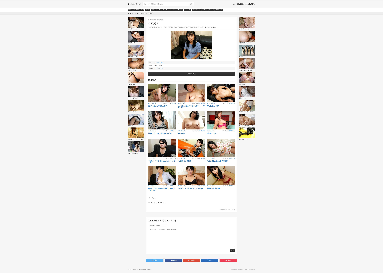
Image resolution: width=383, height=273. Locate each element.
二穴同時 (204, 9)
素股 (153, 9)
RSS (150, 269)
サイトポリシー (142, 269)
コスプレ (165, 9)
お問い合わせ (133, 269)
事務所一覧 (219, 9)
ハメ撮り (158, 9)
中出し (130, 9)
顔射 (142, 9)
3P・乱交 (179, 9)
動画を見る (192, 73)
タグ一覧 (211, 9)
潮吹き (147, 9)
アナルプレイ (196, 9)
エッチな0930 (159, 62)
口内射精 (136, 9)
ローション (187, 9)
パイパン (172, 9)
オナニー (162, 68)
